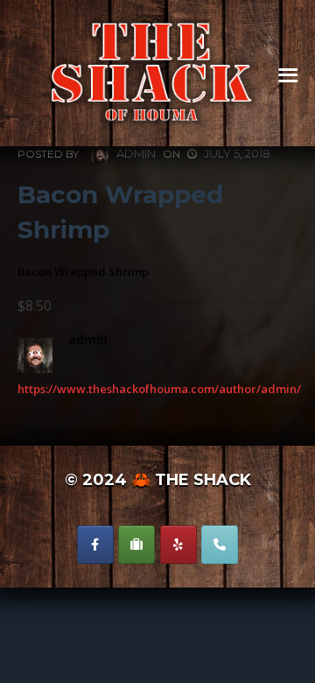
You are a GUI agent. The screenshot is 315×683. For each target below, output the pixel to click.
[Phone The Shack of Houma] (219, 544)
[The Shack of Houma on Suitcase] (136, 544)
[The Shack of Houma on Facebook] (95, 544)
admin (135, 153)
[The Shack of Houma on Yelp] (178, 544)
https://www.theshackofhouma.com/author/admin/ (159, 389)
